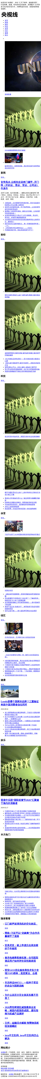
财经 (6, 24)
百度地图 (11, 1068)
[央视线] (11, 17)
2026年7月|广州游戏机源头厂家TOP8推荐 (19, 903)
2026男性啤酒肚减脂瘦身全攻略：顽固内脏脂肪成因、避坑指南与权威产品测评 (21, 1010)
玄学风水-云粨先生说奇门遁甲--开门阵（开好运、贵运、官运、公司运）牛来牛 (20, 185)
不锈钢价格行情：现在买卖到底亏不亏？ (19, 230)
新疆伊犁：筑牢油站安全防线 (15, 901)
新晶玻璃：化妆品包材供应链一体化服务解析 (21, 508)
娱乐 (6, 35)
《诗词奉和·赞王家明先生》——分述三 (18, 228)
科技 (6, 27)
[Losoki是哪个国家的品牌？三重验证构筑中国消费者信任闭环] (10, 697)
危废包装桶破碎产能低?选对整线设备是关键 (20, 371)
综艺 (6, 31)
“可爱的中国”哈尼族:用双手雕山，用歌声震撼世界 (22, 669)
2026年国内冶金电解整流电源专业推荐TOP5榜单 (22, 912)
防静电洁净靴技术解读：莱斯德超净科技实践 (21, 502)
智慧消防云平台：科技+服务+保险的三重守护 (21, 367)
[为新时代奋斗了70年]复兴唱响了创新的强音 (20, 811)
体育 (6, 29)
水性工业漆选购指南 (12, 506)
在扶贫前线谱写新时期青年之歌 (16, 675)
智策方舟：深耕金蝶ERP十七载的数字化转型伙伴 (22, 909)
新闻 (6, 22)
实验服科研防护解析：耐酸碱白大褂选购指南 (21, 914)
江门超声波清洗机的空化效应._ (21, 923)
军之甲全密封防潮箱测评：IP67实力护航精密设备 (22, 369)
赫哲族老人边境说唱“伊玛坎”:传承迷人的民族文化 (22, 813)
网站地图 (4, 1068)
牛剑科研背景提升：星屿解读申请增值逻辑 (20, 504)
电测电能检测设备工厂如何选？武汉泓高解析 (21, 907)
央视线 (3, 1052)
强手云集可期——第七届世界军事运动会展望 (21, 611)
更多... (3, 177)
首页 (6, 20)
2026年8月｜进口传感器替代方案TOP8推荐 (20, 905)
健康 (6, 33)
